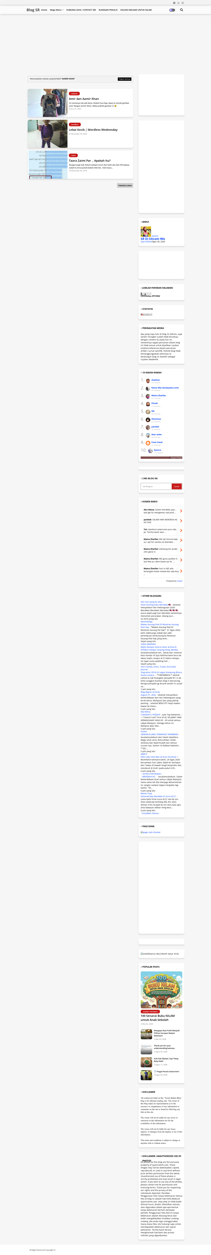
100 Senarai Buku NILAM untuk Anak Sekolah (158, 1018)
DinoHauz (156, 419)
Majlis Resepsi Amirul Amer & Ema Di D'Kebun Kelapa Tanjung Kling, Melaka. (159, 648)
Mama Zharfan (158, 395)
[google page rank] (151, 832)
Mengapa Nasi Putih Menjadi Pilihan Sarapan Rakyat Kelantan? (167, 1033)
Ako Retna (145, 711)
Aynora (157, 450)
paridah (155, 426)
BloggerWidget (176, 457)
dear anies (156, 434)
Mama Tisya (146, 793)
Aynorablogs (147, 621)
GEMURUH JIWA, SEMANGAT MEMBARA (159, 734)
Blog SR (33, 9)
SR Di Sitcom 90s (153, 239)
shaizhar (155, 380)
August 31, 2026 (148, 695)
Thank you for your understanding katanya (164, 1046)
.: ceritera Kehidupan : (151, 773)
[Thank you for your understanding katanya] (146, 1049)
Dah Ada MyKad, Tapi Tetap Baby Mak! (166, 1059)
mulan (144, 731)
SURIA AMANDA (148, 644)
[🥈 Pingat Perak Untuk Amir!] (146, 1075)
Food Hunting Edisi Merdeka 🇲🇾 (156, 604)
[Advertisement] (96, 23)
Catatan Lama (125, 185)
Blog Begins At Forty (150, 692)
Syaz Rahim (146, 241)
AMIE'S (144, 754)
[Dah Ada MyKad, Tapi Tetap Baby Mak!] (146, 1062)
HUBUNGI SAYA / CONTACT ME (81, 9)
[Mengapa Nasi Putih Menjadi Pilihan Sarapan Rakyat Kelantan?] (146, 1034)
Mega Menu (55, 9)
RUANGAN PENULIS (108, 9)
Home (44, 9)
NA (152, 411)
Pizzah (154, 403)
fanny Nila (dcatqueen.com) (165, 387)
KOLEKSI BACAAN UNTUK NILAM (136, 9)
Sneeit (179, 581)
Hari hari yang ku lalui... (152, 601)
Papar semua (124, 79)
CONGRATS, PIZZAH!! (150, 714)
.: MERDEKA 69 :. (148, 776)
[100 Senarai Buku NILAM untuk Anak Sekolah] (161, 989)
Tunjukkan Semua (150, 813)
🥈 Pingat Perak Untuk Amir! (166, 1071)
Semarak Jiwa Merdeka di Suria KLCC (158, 796)
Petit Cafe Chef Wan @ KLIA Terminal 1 (159, 757)
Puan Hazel (156, 442)
